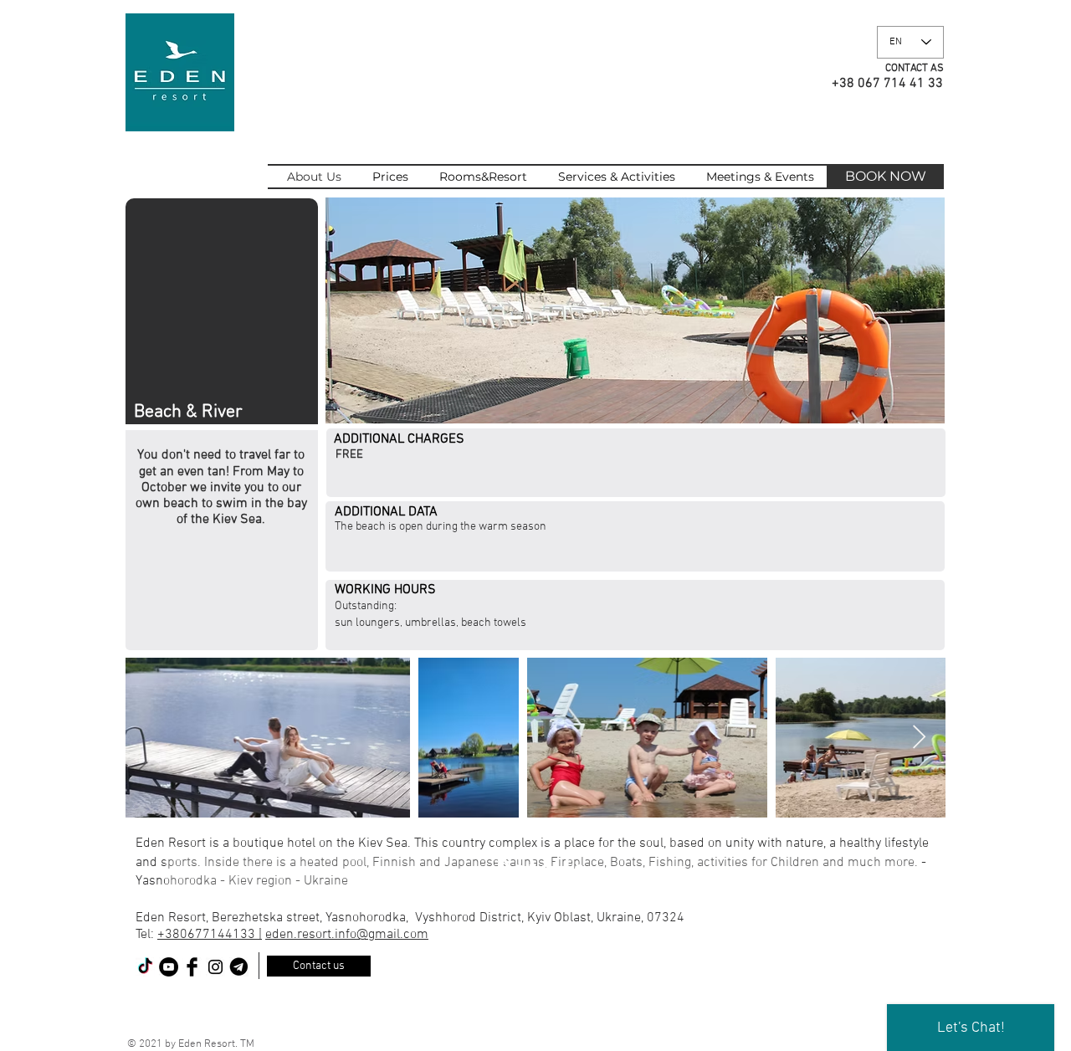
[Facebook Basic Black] (192, 967)
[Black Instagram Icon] (215, 967)
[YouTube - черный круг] (168, 967)
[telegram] (239, 967)
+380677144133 (208, 934)
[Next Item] (918, 738)
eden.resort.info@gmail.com (346, 934)
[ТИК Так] (145, 967)
